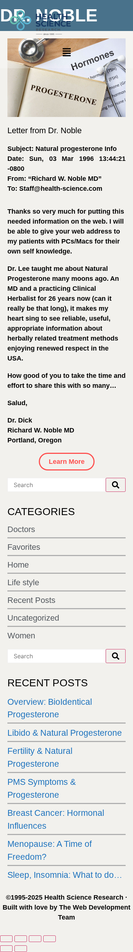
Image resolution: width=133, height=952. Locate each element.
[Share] (35, 938)
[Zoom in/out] (6, 938)
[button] (66, 53)
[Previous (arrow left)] (6, 948)
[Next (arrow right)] (20, 948)
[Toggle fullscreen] (20, 938)
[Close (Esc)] (49, 938)
